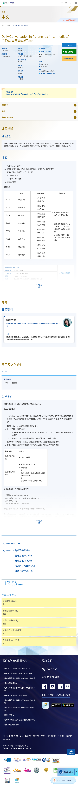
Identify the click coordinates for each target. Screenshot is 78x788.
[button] (70, 3)
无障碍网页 (6, 739)
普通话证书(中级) (23, 555)
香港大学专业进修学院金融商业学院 (17, 668)
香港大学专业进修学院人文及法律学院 (18, 673)
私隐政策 (61, 736)
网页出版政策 (52, 736)
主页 (3, 25)
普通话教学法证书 (24, 571)
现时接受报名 (65, 273)
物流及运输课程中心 (11, 725)
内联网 (43, 736)
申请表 (43, 48)
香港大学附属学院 (10, 683)
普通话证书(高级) (23, 560)
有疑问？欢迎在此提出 (48, 73)
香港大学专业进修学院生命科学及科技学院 (19, 678)
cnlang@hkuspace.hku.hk (47, 71)
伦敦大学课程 (9, 715)
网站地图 (69, 736)
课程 (8, 25)
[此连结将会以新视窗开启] (56, 705)
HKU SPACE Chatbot (65, 780)
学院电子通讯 (17, 583)
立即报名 (69, 45)
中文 (5, 17)
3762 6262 (52, 669)
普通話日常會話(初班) (25, 566)
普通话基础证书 (22, 550)
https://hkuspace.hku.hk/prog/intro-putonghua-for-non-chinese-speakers (36, 519)
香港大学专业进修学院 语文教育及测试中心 (19, 720)
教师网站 (36, 736)
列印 (49, 51)
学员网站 (28, 736)
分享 (42, 51)
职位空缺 (5, 736)
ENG (62, 2)
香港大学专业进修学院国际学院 (15, 695)
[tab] (39, 129)
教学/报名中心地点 (17, 736)
